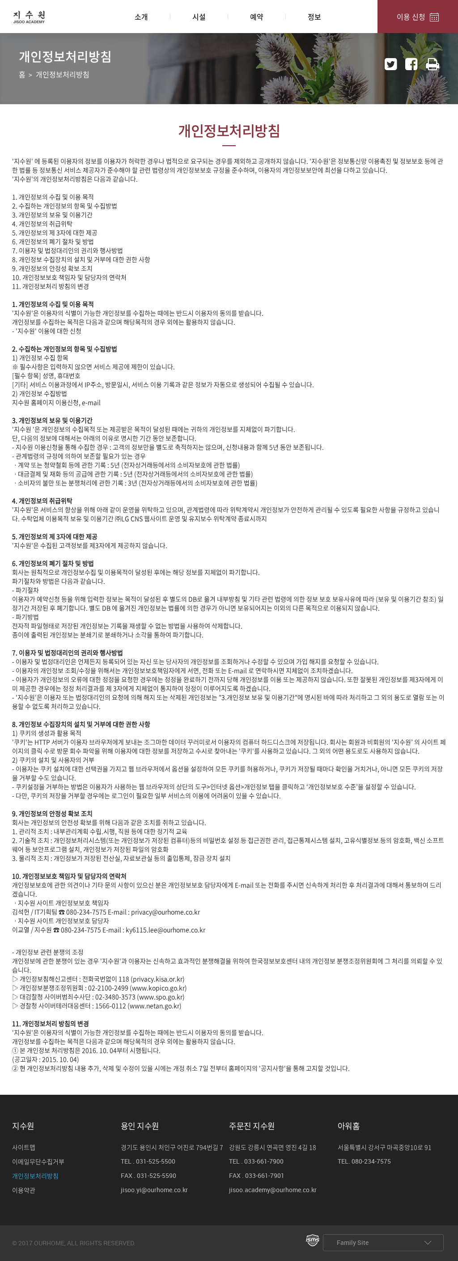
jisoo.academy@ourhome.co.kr (273, 1190)
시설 (199, 16)
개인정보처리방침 (35, 1176)
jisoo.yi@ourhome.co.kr (154, 1190)
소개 (141, 16)
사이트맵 (23, 1147)
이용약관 (23, 1190)
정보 (314, 16)
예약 (256, 16)
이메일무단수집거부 (38, 1161)
